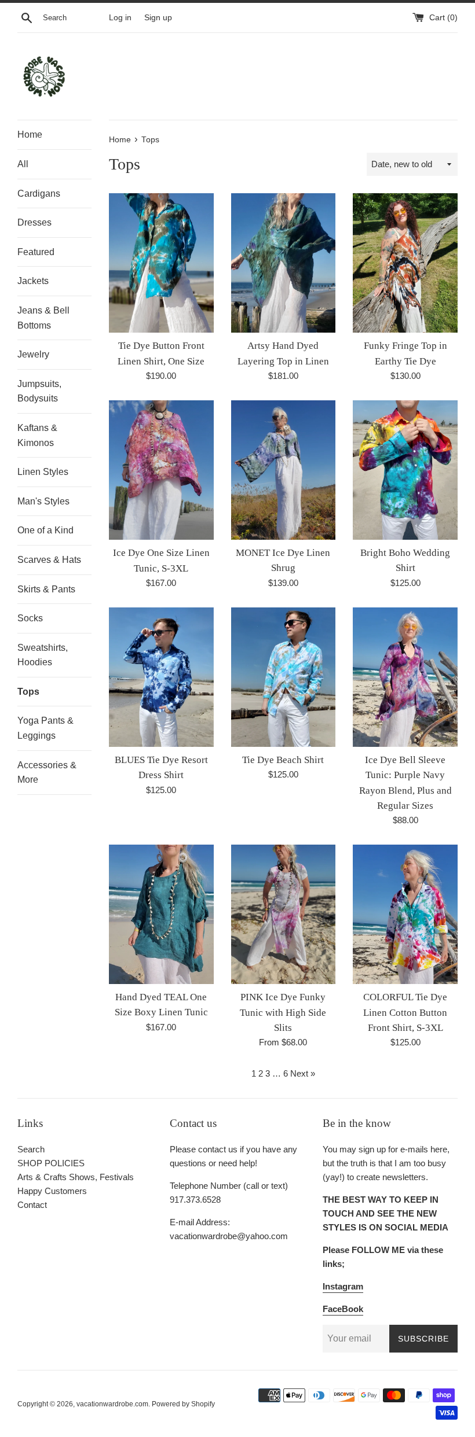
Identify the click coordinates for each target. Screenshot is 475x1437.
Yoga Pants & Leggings (45, 728)
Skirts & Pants (46, 589)
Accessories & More (46, 772)
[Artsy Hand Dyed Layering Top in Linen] (283, 263)
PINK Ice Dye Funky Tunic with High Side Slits (283, 1012)
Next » (302, 1073)
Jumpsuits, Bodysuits (39, 391)
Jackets (33, 281)
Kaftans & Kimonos (37, 435)
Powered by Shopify (183, 1404)
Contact (32, 1205)
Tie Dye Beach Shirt (283, 759)
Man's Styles (43, 501)
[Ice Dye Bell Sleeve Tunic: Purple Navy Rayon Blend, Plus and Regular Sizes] (405, 677)
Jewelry (33, 354)
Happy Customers (52, 1191)
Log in (120, 17)
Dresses (34, 222)
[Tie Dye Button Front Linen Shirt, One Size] (161, 263)
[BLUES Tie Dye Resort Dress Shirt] (161, 677)
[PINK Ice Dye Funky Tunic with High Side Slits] (283, 914)
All (22, 164)
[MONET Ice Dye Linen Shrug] (283, 470)
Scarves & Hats (49, 560)
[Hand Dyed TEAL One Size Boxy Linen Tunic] (161, 914)
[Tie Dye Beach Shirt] (283, 677)
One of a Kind (45, 530)
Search (31, 1149)
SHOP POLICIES (51, 1163)
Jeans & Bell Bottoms (43, 317)
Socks (30, 618)
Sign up (158, 17)
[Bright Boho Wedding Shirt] (405, 470)
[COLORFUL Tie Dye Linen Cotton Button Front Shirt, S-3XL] (405, 914)
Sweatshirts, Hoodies (42, 655)
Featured (35, 252)
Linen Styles (42, 472)
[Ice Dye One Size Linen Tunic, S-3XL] (161, 470)
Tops (28, 692)
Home (29, 134)
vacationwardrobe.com (112, 1404)
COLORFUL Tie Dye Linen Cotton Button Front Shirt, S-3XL (405, 1012)
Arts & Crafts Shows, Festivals (75, 1177)
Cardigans (38, 193)
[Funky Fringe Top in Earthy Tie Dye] (405, 263)
